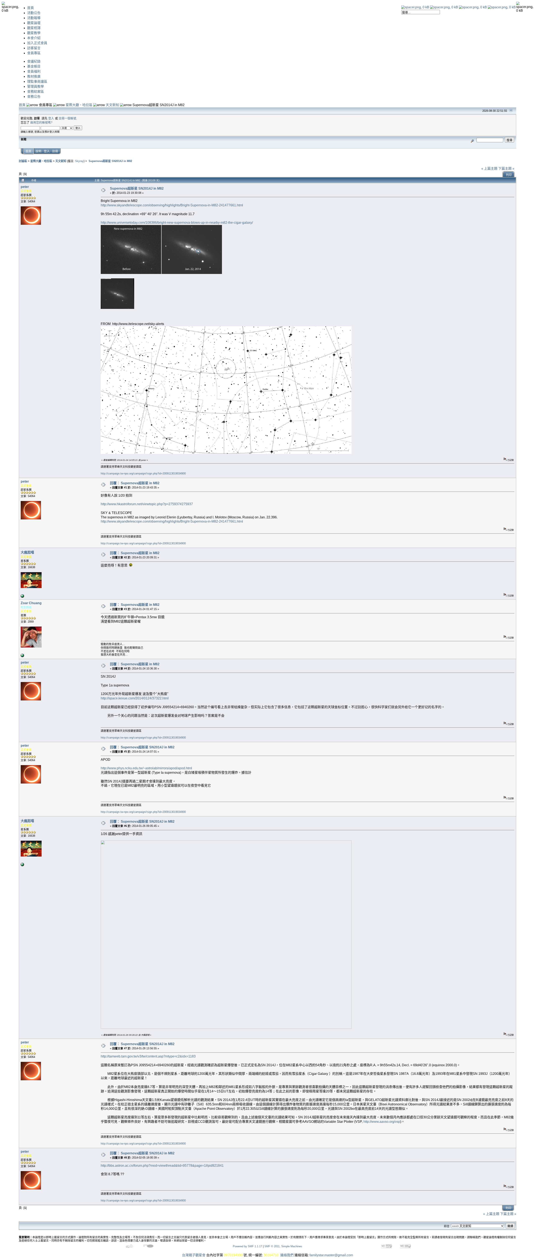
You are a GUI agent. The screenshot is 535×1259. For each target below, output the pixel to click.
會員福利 (34, 71)
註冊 (55, 151)
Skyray (79, 161)
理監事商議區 (37, 81)
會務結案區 (35, 91)
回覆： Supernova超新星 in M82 (134, 483)
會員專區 (34, 53)
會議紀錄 (34, 61)
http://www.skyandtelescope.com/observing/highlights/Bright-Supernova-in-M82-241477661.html (172, 205)
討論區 (23, 161)
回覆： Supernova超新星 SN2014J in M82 (142, 747)
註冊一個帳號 (67, 118)
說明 (38, 151)
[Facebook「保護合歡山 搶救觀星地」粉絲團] (22, 596)
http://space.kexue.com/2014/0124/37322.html (135, 698)
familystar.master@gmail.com (331, 1255)
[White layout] (415, 7)
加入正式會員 (37, 43)
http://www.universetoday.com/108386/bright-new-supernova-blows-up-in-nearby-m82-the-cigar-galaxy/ (177, 222)
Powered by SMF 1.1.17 (247, 1246)
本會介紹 (34, 38)
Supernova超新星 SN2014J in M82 (110, 161)
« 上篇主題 (489, 168)
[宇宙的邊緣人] (22, 656)
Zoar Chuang (31, 603)
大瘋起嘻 (27, 552)
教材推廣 (34, 76)
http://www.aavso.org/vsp (381, 1121)
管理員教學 (35, 86)
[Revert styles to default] (502, 7)
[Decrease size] (444, 7)
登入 (51, 118)
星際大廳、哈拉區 (79, 105)
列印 (509, 174)
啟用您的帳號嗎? (41, 122)
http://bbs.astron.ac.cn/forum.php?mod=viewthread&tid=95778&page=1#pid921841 (162, 1165)
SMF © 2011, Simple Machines (283, 1246)
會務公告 (34, 96)
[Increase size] (473, 7)
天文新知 (112, 105)
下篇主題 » (506, 168)
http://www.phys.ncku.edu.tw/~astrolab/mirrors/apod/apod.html (146, 768)
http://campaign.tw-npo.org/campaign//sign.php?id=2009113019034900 (143, 473)
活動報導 (34, 18)
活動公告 (34, 13)
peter (25, 187)
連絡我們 (287, 1255)
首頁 (30, 8)
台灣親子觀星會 (193, 1255)
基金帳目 (34, 66)
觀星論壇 (34, 23)
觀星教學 (34, 33)
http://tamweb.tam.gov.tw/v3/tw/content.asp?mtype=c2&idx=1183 (148, 1056)
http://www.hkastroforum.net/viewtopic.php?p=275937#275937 (147, 504)
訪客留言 (34, 48)
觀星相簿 (34, 28)
